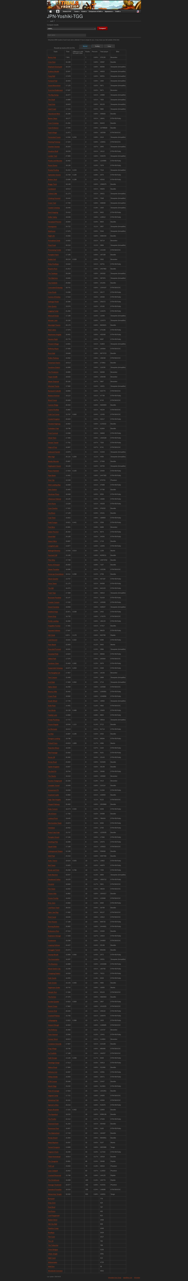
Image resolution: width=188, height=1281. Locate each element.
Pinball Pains (52, 743)
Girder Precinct (53, 532)
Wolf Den (51, 1266)
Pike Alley (51, 560)
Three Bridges (53, 1249)
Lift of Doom (52, 814)
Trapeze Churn (53, 1152)
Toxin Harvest (53, 1034)
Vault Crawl (52, 109)
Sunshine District (54, 367)
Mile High (51, 457)
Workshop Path (53, 1100)
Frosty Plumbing (53, 720)
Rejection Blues (53, 748)
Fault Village (52, 132)
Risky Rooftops (53, 264)
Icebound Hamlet (54, 452)
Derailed (51, 884)
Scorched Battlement (55, 90)
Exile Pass (52, 706)
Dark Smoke (52, 983)
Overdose (51, 828)
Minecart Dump (53, 316)
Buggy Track (52, 184)
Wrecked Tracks (53, 386)
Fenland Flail (52, 81)
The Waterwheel (53, 1133)
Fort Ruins (51, 1211)
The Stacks (52, 776)
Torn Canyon (52, 677)
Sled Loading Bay (54, 485)
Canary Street (53, 1039)
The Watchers (53, 278)
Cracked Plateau (54, 1016)
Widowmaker (52, 1262)
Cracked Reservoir (54, 1175)
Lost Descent (52, 640)
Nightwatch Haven (54, 466)
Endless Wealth (53, 71)
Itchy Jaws (51, 903)
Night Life (51, 236)
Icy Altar (51, 734)
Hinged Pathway (54, 804)
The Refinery (52, 1030)
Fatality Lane (52, 715)
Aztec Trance (52, 861)
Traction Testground (55, 781)
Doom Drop (52, 616)
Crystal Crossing (54, 208)
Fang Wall (51, 76)
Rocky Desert (52, 1138)
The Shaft (51, 100)
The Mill (51, 588)
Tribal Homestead (54, 1156)
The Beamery (52, 964)
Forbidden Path (53, 428)
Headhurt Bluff (53, 151)
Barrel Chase (52, 1006)
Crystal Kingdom (54, 419)
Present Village (53, 344)
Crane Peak (52, 696)
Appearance (108, 11)
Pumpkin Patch (53, 255)
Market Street (52, 1220)
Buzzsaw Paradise (54, 597)
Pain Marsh (52, 644)
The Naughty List (54, 673)
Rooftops (51, 1232)
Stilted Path (52, 659)
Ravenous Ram (53, 1128)
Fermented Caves (54, 137)
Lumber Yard (52, 156)
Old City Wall (52, 1224)
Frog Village (52, 1048)
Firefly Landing (53, 621)
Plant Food (52, 245)
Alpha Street (52, 687)
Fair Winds (52, 710)
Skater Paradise (53, 569)
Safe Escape (52, 1058)
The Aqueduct (53, 1114)
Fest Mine (51, 527)
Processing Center (54, 250)
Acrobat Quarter (53, 1001)
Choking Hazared (54, 198)
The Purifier (52, 1119)
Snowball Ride (53, 654)
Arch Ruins (52, 504)
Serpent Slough (53, 1025)
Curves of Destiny (54, 297)
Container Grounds (54, 1044)
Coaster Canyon (53, 602)
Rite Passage (52, 752)
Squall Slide (52, 846)
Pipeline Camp (53, 1228)
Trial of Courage (53, 1091)
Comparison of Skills (95, 11)
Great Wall (51, 536)
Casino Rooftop (53, 410)
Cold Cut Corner (53, 414)
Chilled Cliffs (52, 193)
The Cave (51, 1237)
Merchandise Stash (54, 823)
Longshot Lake (53, 546)
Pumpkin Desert (53, 837)
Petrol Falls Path (54, 832)
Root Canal (52, 917)
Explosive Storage (54, 936)
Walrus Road (52, 1067)
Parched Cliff (52, 555)
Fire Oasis (51, 889)
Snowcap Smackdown (56, 574)
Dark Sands (52, 978)
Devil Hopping (53, 212)
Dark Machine (53, 875)
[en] (138, 11)
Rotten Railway (53, 358)
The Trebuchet (53, 1245)
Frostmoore (52, 940)
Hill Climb (51, 635)
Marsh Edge (52, 1086)
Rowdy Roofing (53, 170)
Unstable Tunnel (54, 785)
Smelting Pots (53, 842)
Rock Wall (51, 353)
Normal (85, 46)
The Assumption (53, 959)
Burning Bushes (53, 926)
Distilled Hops (53, 612)
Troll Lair (51, 1166)
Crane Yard (52, 203)
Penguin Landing (54, 738)
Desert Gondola (53, 607)
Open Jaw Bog (53, 912)
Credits (117, 11)
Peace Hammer (53, 471)
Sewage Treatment (54, 1185)
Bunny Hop (52, 57)
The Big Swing (53, 95)
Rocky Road (52, 762)
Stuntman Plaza (53, 494)
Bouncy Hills (52, 691)
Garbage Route (53, 302)
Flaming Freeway (54, 142)
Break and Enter (53, 870)
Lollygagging (52, 1020)
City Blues (51, 513)
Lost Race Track (53, 908)
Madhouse (51, 231)
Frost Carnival (53, 433)
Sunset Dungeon (54, 1147)
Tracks (76, 11)
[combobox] (71, 28)
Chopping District (54, 973)
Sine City (51, 480)
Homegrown (52, 226)
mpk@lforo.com (127, 1277)
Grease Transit (53, 442)
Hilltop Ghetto (53, 1077)
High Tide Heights (54, 799)
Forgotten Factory (54, 626)
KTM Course (52, 1081)
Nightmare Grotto (54, 987)
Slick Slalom (52, 489)
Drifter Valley (52, 217)
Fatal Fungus (52, 522)
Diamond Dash (53, 1124)
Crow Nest (51, 62)
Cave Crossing (53, 123)
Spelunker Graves (54, 175)
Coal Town (52, 518)
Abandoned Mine (54, 114)
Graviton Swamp (54, 146)
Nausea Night (53, 339)
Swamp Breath (53, 954)
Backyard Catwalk (54, 391)
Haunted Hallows (54, 630)
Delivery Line (52, 1072)
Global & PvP (67, 11)
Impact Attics (52, 541)
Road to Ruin (52, 269)
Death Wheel (52, 701)
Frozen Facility (53, 898)
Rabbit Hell (52, 259)
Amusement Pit (53, 790)
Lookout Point (53, 818)
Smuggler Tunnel (54, 950)
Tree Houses (52, 922)
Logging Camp (53, 311)
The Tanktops (52, 273)
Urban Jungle (52, 1254)
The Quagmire (53, 1161)
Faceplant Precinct (54, 222)
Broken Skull (52, 179)
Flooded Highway (54, 424)
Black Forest (52, 400)
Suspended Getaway (55, 668)
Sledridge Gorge (54, 1063)
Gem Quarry (52, 306)
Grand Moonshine (54, 85)
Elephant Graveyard (55, 67)
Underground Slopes (55, 851)
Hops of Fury (52, 447)
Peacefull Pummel (54, 649)
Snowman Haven (54, 363)
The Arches (52, 997)
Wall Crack (52, 1258)
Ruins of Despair (54, 565)
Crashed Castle (53, 795)
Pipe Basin (52, 475)
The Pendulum (53, 372)
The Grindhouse (53, 1180)
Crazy (109, 46)
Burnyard (51, 1198)
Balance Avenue (54, 395)
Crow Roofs (52, 292)
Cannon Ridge (53, 405)
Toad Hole (51, 104)
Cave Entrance (53, 128)
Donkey (97, 46)
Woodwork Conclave (55, 1271)
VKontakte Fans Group (114, 1277)
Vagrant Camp (53, 1095)
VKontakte (137, 1277)
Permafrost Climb (54, 240)
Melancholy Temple (55, 1194)
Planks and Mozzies (55, 161)
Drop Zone (52, 1203)
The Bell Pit (52, 771)
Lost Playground (53, 1215)
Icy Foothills (52, 1053)
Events (83, 11)
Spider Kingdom (53, 767)
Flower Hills (52, 893)
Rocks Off (51, 757)
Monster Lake (52, 320)
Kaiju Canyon (53, 809)
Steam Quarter (53, 579)
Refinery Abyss (53, 348)
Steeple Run (52, 992)
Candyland (52, 189)
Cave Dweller (53, 508)
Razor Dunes (52, 165)
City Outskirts (52, 283)
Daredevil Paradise (54, 1189)
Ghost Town (52, 438)
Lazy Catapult (53, 1171)
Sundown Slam (53, 663)
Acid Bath (51, 682)
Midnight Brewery (54, 550)
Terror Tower (52, 583)
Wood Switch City (54, 969)
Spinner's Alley (53, 1105)
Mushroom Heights (54, 334)
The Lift (50, 1241)
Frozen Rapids (53, 724)
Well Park (51, 856)
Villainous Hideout (54, 499)
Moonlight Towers (54, 325)
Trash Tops (52, 593)
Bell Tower (51, 865)
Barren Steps (52, 118)
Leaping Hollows (54, 945)
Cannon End (52, 1011)
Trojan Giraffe (52, 377)
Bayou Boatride (53, 1110)
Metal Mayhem (53, 1142)
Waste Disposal (53, 381)
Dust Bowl (51, 1207)
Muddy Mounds (53, 461)
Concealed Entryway (55, 287)
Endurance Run (53, 931)
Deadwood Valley (54, 879)
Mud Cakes (52, 330)
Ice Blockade (52, 729)
